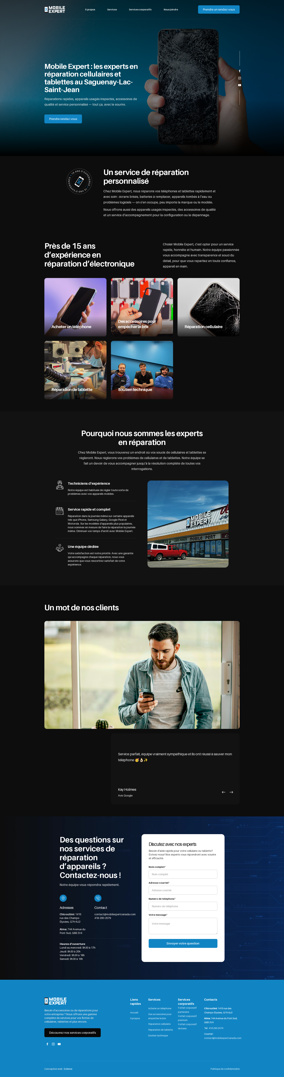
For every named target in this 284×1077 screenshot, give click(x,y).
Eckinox (68, 1068)
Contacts (210, 999)
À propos (90, 9)
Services (112, 9)
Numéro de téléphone (162, 898)
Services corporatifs (140, 9)
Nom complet (157, 866)
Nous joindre (171, 9)
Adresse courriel (159, 882)
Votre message (158, 914)
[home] (54, 9)
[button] (223, 792)
